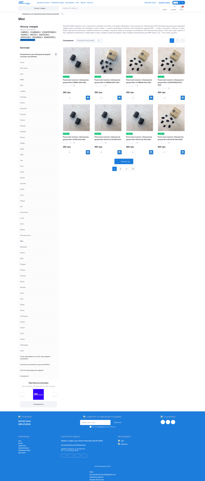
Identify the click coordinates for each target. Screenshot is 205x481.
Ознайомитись (38, 404)
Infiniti (22, 189)
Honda (22, 178)
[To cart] (88, 98)
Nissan (22, 253)
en (182, 2)
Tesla (22, 333)
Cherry (22, 103)
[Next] (55, 394)
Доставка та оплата (43, 2)
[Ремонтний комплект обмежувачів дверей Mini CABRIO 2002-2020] (76, 60)
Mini (21, 241)
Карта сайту (22, 452)
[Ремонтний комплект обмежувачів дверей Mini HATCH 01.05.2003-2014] (108, 117)
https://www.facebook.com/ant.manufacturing (168, 422)
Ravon (22, 281)
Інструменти (24, 376)
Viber (122, 441)
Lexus (22, 218)
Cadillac (23, 91)
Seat (21, 299)
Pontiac (22, 270)
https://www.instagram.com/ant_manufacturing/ (163, 422)
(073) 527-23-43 (24, 421)
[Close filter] (39, 27)
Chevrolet (23, 108)
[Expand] (56, 54)
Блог (77, 2)
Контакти (90, 2)
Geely (22, 172)
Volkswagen (24, 345)
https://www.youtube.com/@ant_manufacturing (173, 422)
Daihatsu (23, 131)
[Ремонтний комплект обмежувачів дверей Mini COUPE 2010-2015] (76, 117)
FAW (21, 154)
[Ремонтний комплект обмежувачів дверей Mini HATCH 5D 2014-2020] (171, 117)
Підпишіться (118, 422)
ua (176, 2)
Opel (21, 258)
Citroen (22, 120)
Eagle (22, 149)
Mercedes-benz (25, 235)
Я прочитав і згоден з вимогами (103, 426)
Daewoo (23, 126)
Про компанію (69, 2)
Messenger (124, 444)
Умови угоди (101, 426)
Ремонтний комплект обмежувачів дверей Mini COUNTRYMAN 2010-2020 (171, 82)
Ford (21, 166)
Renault (22, 287)
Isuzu (22, 195)
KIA (21, 206)
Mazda (22, 229)
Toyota (22, 339)
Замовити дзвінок (164, 2)
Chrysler (23, 114)
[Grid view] (172, 40)
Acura (22, 62)
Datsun (22, 137)
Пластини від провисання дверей (31, 370)
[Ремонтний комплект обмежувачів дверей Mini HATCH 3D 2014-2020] (139, 117)
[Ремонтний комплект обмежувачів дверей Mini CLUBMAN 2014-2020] (139, 60)
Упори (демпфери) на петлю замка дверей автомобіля (35, 358)
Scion (22, 293)
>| (133, 169)
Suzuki (22, 327)
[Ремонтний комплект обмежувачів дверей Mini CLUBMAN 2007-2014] (108, 60)
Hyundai (23, 183)
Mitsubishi (23, 247)
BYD (21, 85)
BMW (22, 80)
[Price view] (182, 40)
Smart (22, 310)
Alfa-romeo (24, 68)
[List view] (177, 40)
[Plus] (74, 97)
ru (179, 2)
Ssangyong (24, 316)
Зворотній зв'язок (23, 448)
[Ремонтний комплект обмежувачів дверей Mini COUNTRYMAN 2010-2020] (171, 60)
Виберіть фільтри (27, 40)
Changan (23, 97)
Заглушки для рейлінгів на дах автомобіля (35, 364)
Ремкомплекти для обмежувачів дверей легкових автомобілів (40, 14)
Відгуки (83, 2)
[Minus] (65, 97)
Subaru (22, 322)
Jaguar (22, 201)
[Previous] (22, 394)
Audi (21, 74)
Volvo (22, 351)
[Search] (157, 8)
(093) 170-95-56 (24, 424)
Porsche (23, 276)
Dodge (22, 143)
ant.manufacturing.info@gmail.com (73, 445)
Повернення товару (57, 2)
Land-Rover (24, 212)
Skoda (22, 304)
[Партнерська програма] (38, 394)
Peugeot (23, 264)
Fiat (21, 160)
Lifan (21, 224)
